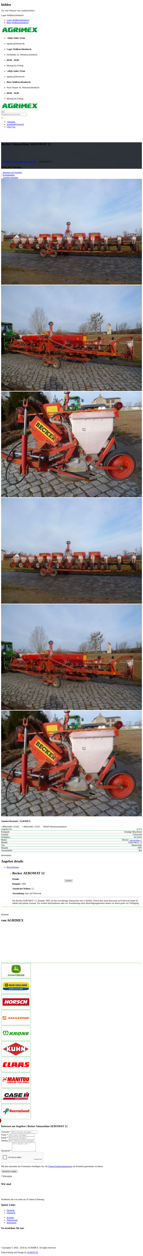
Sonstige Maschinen (20, 161)
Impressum (11, 1222)
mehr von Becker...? (135, 840)
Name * (4, 1135)
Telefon (4, 1140)
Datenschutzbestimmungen (60, 1166)
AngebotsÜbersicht (15, 124)
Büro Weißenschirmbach (17, 22)
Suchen (68, 881)
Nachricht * (6, 1151)
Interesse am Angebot (11, 172)
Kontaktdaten (8, 175)
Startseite (11, 122)
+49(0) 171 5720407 (10, 1238)
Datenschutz (12, 1220)
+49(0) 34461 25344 (10, 1233)
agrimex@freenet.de (10, 1243)
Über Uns (11, 127)
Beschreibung (13, 867)
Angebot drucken (9, 177)
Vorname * (6, 1132)
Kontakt (10, 1217)
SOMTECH (32, 1252)
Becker (33, 161)
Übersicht (6, 161)
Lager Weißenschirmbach (18, 20)
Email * (4, 1138)
